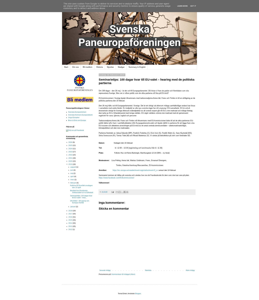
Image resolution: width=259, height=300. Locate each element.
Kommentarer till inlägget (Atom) (123, 274)
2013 (71, 226)
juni (72, 170)
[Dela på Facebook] (124, 192)
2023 (71, 152)
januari (73, 207)
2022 (71, 155)
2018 (71, 211)
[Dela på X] (122, 192)
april (72, 176)
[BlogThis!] (119, 192)
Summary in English (137, 67)
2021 (71, 158)
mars (72, 180)
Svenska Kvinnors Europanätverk (80, 115)
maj (72, 173)
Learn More (182, 6)
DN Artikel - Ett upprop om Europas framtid (79, 202)
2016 (71, 217)
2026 (71, 142)
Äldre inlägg (190, 270)
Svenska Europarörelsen (77, 112)
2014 (71, 223)
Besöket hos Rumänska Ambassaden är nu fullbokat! (81, 191)
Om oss (75, 67)
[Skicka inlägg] (112, 192)
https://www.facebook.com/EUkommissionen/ (116, 178)
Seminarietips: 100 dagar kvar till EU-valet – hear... (81, 197)
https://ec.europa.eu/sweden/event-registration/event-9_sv (135, 170)
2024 (71, 149)
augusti (73, 167)
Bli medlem (87, 67)
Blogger (138, 293)
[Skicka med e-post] (117, 192)
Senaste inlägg (104, 270)
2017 (71, 214)
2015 (71, 220)
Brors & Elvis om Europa (77, 120)
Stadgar (121, 67)
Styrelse (110, 67)
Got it (193, 6)
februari (73, 183)
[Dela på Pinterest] (127, 192)
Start (66, 67)
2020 (71, 161)
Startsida (148, 270)
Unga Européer (73, 118)
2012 (71, 229)
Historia (99, 67)
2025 (71, 145)
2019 (71, 164)
